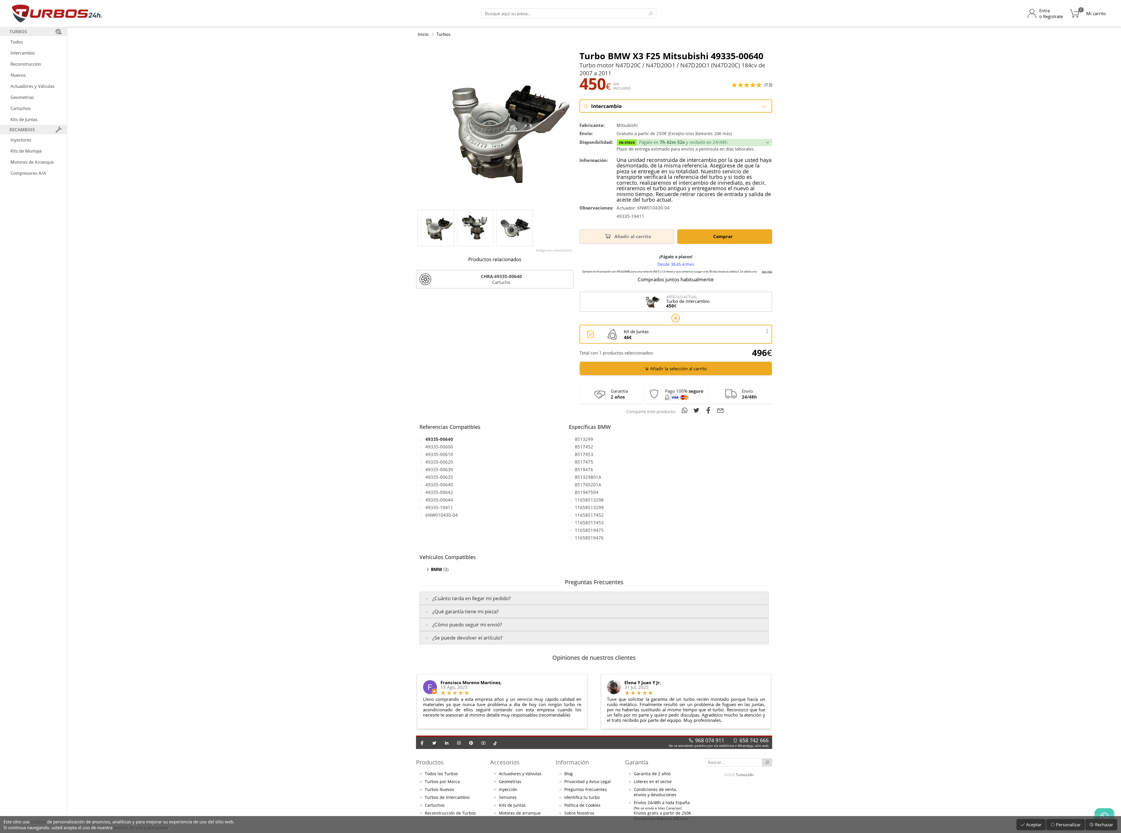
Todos (17, 42)
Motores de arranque (520, 813)
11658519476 (589, 538)
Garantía (636, 762)
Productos (430, 762)
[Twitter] (434, 743)
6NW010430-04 (441, 515)
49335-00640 (439, 485)
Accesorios (505, 762)
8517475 (584, 462)
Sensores (508, 797)
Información (572, 762)
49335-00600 (439, 447)
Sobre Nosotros (579, 813)
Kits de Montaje (26, 151)
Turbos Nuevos (439, 789)
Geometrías (22, 97)
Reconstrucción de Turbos (450, 813)
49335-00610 (439, 454)
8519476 (584, 469)
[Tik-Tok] (495, 743)
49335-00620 (439, 462)
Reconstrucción (26, 64)
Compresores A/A (28, 173)
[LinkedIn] (447, 743)
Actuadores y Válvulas (33, 86)
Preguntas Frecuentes (585, 789)
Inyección (508, 789)
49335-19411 (439, 507)
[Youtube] (483, 743)
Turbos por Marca (442, 781)
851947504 (586, 492)
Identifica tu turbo (582, 797)
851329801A (588, 477)
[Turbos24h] (57, 13)
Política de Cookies (582, 805)
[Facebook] (422, 743)
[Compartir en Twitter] (697, 410)
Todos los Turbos (441, 773)
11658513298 (589, 500)
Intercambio (23, 53)
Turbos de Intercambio (447, 797)
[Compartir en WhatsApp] (685, 410)
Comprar (723, 236)
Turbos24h (744, 774)
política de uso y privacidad (141, 827)
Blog (568, 773)
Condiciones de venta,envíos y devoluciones (655, 792)
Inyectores (21, 140)
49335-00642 (439, 492)
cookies (38, 822)
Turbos (443, 34)
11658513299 (589, 507)
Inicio (423, 34)
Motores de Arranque (32, 162)
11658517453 (589, 522)
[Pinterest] (471, 743)
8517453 (584, 454)
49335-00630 (439, 469)
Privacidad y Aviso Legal (587, 781)
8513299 (584, 439)
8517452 (584, 447)
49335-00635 (439, 477)
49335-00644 (439, 500)
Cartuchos (21, 108)
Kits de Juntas (24, 119)
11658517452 (589, 515)
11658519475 (589, 530)
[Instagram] (459, 743)
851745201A (588, 485)
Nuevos (18, 75)
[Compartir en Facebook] (709, 410)
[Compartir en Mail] (720, 410)
